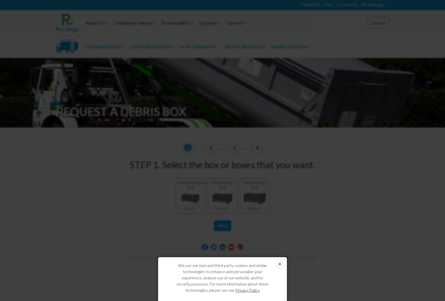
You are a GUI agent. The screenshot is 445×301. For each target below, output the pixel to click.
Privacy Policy (247, 290)
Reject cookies (279, 264)
